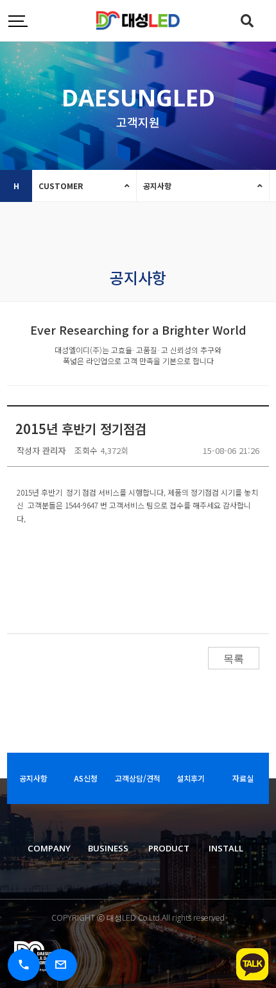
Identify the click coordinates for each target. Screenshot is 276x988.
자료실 (243, 778)
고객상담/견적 (137, 778)
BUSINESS (108, 848)
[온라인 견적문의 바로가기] (61, 965)
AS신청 (86, 778)
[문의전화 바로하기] (24, 965)
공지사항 (157, 185)
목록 (233, 658)
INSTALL (226, 848)
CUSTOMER (61, 185)
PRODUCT (168, 848)
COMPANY (49, 848)
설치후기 (191, 778)
